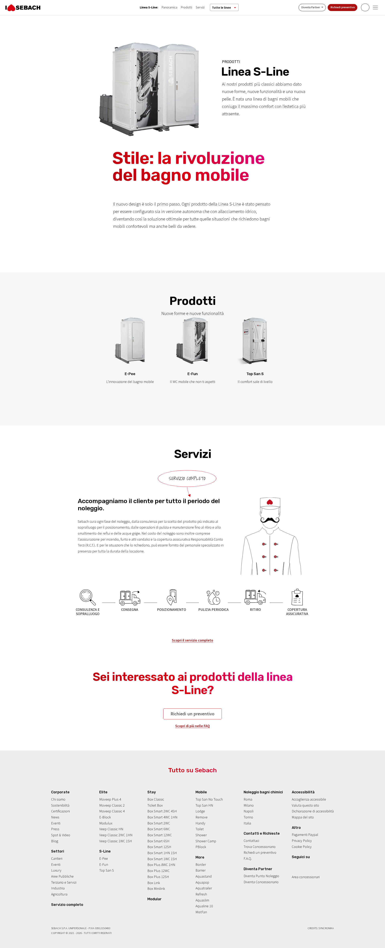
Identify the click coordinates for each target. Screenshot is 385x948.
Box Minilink (156, 888)
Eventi (55, 823)
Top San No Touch (209, 799)
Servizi (200, 7)
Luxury (56, 870)
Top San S (106, 870)
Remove (202, 817)
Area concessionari (306, 877)
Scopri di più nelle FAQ (192, 725)
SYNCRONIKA (326, 928)
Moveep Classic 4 (112, 811)
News (55, 817)
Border (201, 864)
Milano (249, 805)
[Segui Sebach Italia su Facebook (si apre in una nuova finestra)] (293, 865)
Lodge (200, 811)
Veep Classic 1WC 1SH (115, 841)
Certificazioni (60, 811)
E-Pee (103, 858)
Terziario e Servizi (63, 882)
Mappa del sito (303, 817)
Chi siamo (58, 799)
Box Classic (155, 799)
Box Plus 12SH (158, 876)
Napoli (248, 811)
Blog (54, 841)
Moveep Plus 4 (110, 799)
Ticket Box (155, 805)
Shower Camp (206, 841)
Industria (58, 888)
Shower (201, 835)
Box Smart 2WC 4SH (162, 811)
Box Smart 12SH (159, 846)
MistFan (201, 912)
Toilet (200, 829)
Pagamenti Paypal (305, 834)
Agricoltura (59, 894)
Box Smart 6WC (158, 829)
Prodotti (186, 7)
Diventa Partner (311, 7)
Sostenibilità (60, 805)
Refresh (201, 894)
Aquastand (204, 876)
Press (55, 829)
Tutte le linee (221, 7)
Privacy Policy (302, 840)
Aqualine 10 (204, 906)
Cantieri (56, 858)
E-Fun (103, 864)
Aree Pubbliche (62, 876)
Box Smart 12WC (159, 835)
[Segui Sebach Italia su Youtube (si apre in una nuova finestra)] (306, 865)
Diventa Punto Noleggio (261, 876)
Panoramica (169, 7)
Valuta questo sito (305, 805)
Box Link (153, 882)
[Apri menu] (375, 7)
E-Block (105, 817)
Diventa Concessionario (261, 882)
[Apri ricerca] (365, 7)
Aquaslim (202, 900)
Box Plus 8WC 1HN (161, 864)
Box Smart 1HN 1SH (162, 853)
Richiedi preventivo (342, 7)
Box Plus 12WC (158, 870)
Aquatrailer (204, 888)
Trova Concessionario (260, 846)
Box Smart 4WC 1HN (162, 817)
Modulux (105, 823)
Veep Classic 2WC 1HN (116, 835)
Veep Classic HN (111, 829)
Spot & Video (60, 835)
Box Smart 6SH (158, 841)
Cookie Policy (302, 846)
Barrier (201, 870)
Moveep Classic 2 (112, 805)
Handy (200, 823)
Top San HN (204, 805)
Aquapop (202, 882)
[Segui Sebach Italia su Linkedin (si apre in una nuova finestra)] (312, 865)
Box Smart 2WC (158, 823)
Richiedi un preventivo (192, 714)
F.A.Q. (248, 858)
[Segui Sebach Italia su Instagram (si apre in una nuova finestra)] (300, 865)
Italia (247, 823)
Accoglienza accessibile (309, 799)
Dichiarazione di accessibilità (313, 811)
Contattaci (251, 840)
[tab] (187, 478)
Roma (248, 799)
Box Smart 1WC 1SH (162, 859)
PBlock (201, 846)
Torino (248, 817)
